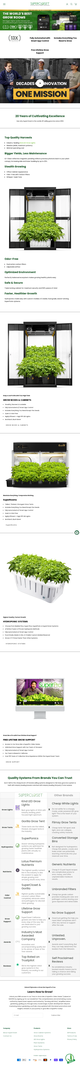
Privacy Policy (72, 1039)
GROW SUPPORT (13, 762)
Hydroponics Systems (41, 1049)
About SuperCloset (10, 1033)
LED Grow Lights (39, 1039)
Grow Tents (38, 1046)
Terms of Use (72, 1036)
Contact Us (7, 1036)
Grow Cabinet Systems (42, 1033)
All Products (71, 1033)
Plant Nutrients (39, 1043)
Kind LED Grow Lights (27, 143)
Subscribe (56, 1015)
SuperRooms (11, 525)
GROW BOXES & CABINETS (17, 425)
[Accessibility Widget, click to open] (77, 532)
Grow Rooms (38, 1036)
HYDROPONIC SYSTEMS (15, 644)
